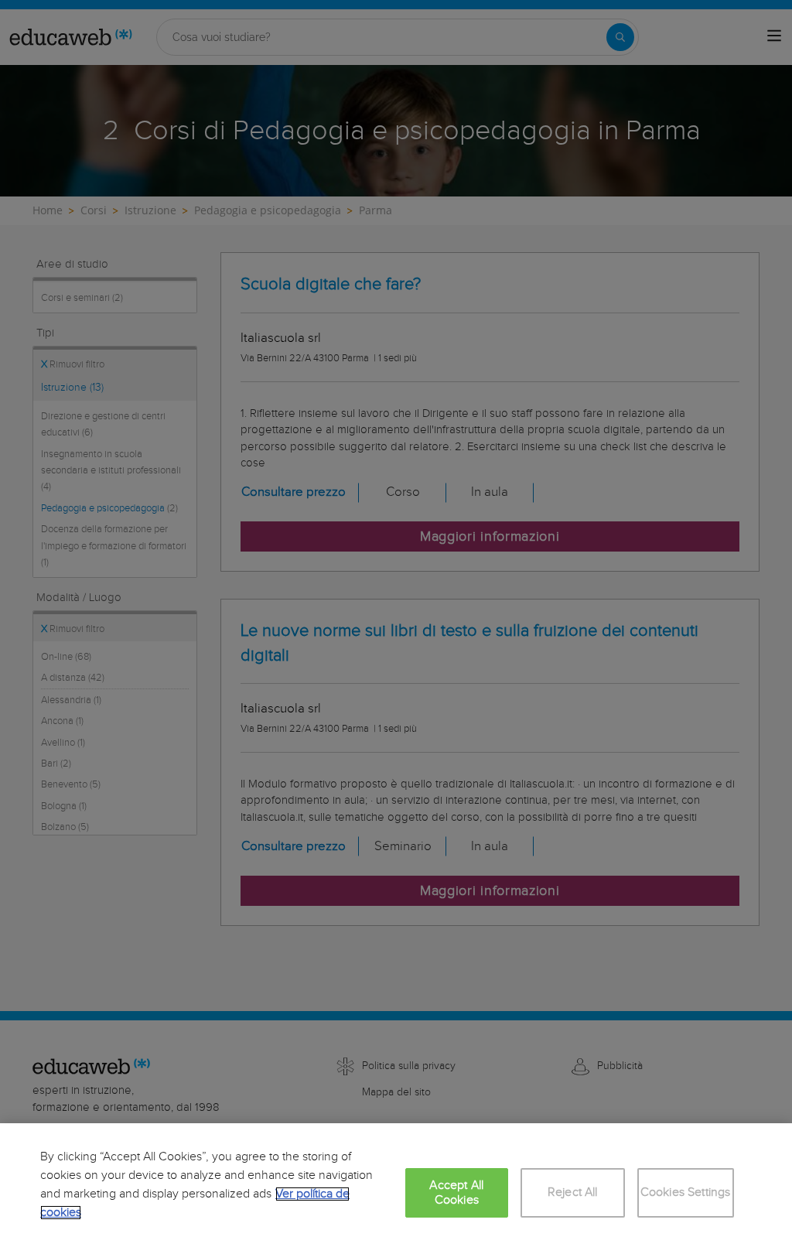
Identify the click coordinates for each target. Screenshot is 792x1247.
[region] (396, 1185)
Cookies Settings (685, 1192)
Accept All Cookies (456, 1193)
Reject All (573, 1192)
